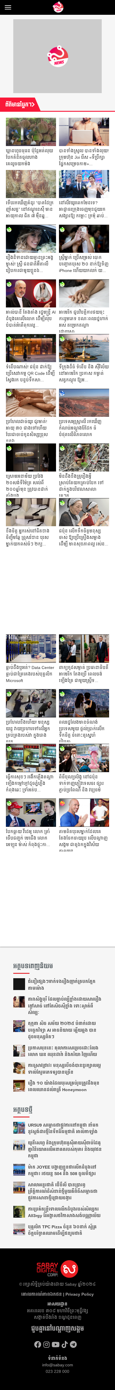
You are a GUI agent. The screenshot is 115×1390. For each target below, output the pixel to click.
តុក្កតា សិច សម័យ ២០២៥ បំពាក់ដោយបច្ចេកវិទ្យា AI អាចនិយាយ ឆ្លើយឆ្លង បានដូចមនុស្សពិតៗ (62, 1030)
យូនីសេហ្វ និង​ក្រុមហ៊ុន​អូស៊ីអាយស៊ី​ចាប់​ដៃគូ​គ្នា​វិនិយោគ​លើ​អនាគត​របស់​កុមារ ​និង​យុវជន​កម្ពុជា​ (65, 1149)
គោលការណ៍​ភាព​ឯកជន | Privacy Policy (57, 1294)
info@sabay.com (57, 1365)
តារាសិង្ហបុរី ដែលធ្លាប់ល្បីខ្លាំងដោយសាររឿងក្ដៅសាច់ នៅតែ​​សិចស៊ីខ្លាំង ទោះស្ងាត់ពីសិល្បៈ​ (64, 1006)
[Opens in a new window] (37, 1345)
